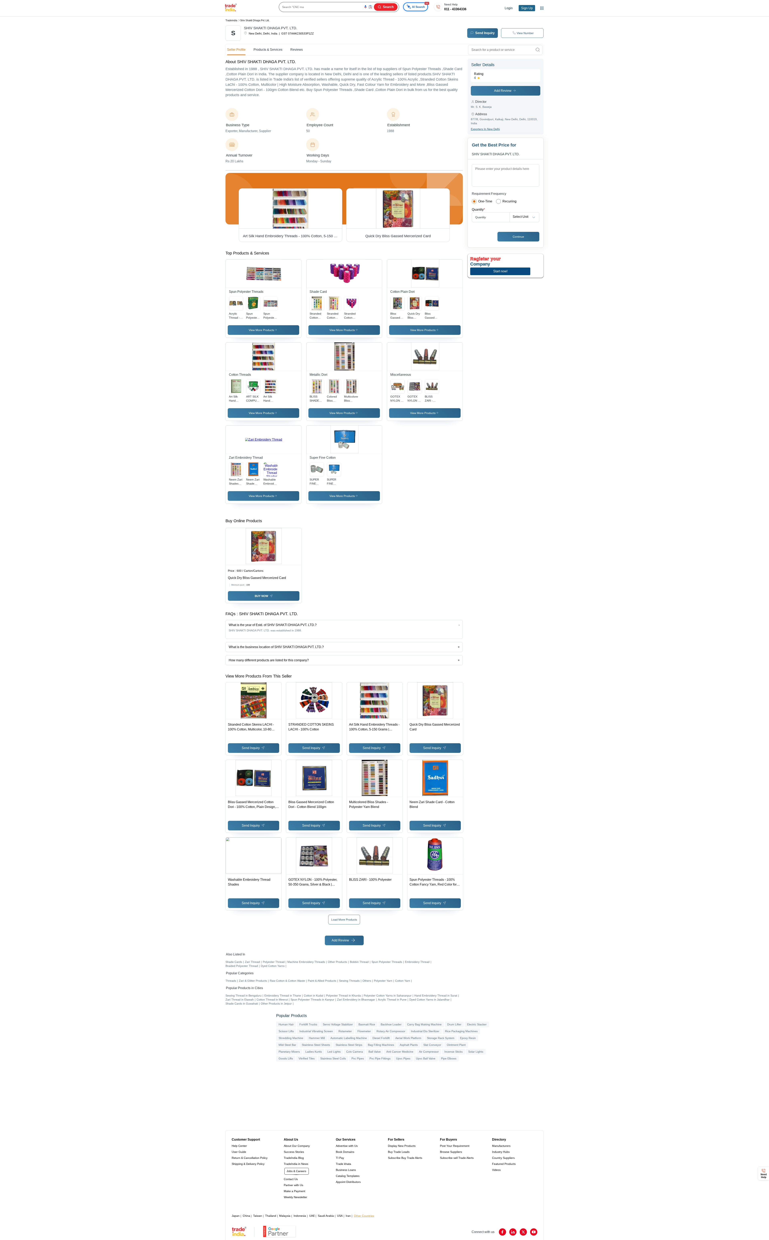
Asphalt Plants (409, 1044)
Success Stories (294, 1151)
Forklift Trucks (308, 1024)
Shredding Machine (291, 1038)
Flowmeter (364, 1031)
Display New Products (402, 1145)
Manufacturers (501, 1145)
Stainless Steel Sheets (316, 1044)
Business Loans (346, 1169)
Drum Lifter (454, 1024)
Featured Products (504, 1163)
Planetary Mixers (289, 1051)
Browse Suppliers (451, 1151)
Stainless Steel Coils (333, 1058)
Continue (518, 236)
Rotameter (345, 1031)
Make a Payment (294, 1191)
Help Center (239, 1145)
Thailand (270, 1215)
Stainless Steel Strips (349, 1044)
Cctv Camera (354, 1051)
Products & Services (268, 49)
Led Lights (334, 1051)
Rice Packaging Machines (461, 1031)
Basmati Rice (366, 1024)
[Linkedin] (513, 1232)
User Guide (239, 1151)
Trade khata (343, 1163)
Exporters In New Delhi (485, 129)
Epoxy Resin (468, 1038)
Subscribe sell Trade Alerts (457, 1157)
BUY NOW (261, 596)
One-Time (485, 201)
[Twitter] (523, 1232)
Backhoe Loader (391, 1024)
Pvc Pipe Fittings (380, 1058)
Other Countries (364, 1215)
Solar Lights (475, 1051)
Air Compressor (429, 1051)
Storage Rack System (440, 1038)
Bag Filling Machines (381, 1044)
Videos (496, 1169)
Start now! (500, 271)
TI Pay (340, 1157)
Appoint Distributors (348, 1181)
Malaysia (284, 1215)
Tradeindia (231, 20)
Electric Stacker (477, 1024)
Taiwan (257, 1215)
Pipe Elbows (448, 1058)
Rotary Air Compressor (390, 1031)
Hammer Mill (317, 1038)
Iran (348, 1215)
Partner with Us (293, 1185)
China (246, 1215)
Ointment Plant (456, 1044)
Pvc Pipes (357, 1058)
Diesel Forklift (381, 1038)
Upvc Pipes (403, 1058)
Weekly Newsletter (295, 1197)
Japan (236, 1215)
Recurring (509, 201)
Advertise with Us (347, 1145)
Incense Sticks (453, 1051)
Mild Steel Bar (287, 1044)
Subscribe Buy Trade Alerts (405, 1157)
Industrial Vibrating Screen (316, 1031)
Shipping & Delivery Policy (248, 1163)
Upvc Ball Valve (425, 1058)
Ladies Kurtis (313, 1051)
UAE (312, 1215)
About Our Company (297, 1145)
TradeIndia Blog (294, 1157)
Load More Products (344, 919)
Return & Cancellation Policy (250, 1157)
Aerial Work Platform (408, 1038)
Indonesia (300, 1215)
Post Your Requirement (454, 1145)
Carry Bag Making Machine (424, 1024)
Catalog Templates (347, 1175)
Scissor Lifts (286, 1031)
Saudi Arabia (326, 1215)
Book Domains (345, 1151)
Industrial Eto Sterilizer (425, 1031)
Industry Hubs (501, 1151)
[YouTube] (534, 1232)
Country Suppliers (503, 1157)
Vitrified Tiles (307, 1058)
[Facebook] (502, 1232)
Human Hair (286, 1024)
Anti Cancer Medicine (399, 1051)
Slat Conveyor (432, 1044)
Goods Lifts (286, 1058)
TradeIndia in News (296, 1163)
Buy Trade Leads (399, 1151)
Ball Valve (374, 1051)
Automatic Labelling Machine (348, 1038)
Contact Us (291, 1179)
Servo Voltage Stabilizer (338, 1024)
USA (340, 1215)
